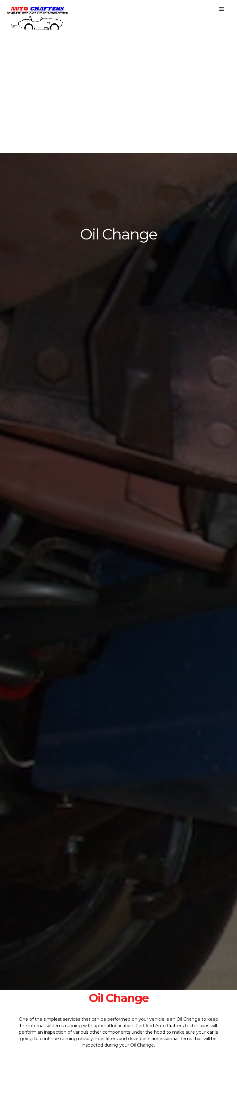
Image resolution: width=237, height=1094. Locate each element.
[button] (221, 9)
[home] (37, 15)
